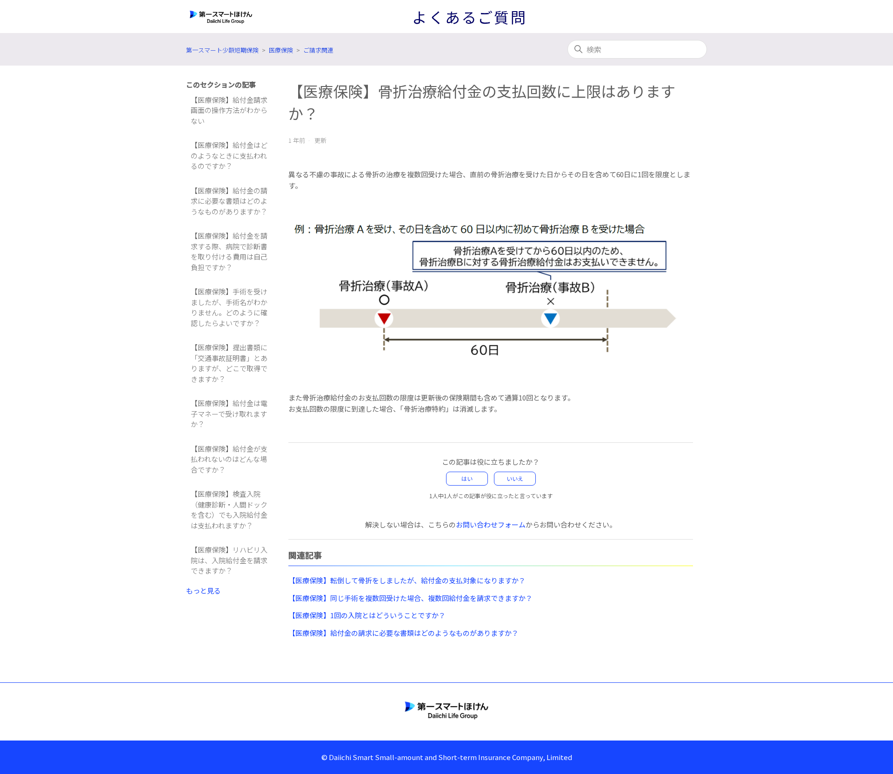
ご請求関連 (318, 50)
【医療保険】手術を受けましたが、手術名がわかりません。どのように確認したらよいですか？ (229, 307)
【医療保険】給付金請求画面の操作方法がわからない (229, 110)
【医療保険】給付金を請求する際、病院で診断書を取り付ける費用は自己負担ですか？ (229, 251)
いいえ (514, 478)
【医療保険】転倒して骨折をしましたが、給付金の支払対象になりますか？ (407, 580)
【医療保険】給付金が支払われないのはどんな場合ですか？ (229, 459)
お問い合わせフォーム (491, 524)
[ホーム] (446, 710)
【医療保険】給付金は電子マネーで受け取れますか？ (229, 413)
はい (467, 478)
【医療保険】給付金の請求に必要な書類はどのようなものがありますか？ (229, 201)
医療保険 (281, 50)
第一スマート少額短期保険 (222, 50)
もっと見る (203, 590)
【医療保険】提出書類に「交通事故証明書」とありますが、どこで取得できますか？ (229, 363)
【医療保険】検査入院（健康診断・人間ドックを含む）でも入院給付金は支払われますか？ (229, 509)
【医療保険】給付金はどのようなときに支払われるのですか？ (229, 155)
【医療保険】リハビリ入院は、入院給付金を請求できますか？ (229, 560)
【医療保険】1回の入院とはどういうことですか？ (367, 615)
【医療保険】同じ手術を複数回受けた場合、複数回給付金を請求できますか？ (410, 598)
